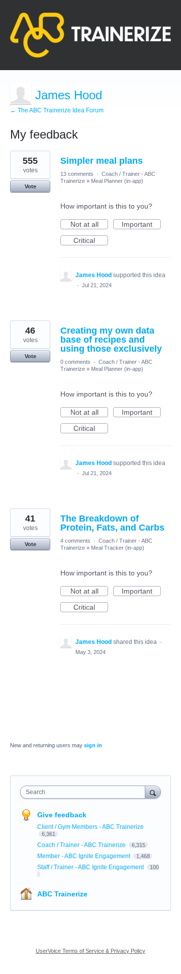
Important (141, 224)
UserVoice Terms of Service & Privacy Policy (90, 951)
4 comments (75, 541)
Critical (90, 240)
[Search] (153, 792)
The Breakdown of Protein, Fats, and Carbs (112, 523)
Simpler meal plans (101, 161)
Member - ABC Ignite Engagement (84, 856)
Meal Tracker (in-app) (117, 548)
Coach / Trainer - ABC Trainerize (82, 845)
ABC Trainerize (62, 894)
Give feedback (61, 815)
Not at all (89, 224)
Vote (30, 186)
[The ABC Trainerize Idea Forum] (90, 35)
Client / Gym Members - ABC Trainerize (90, 826)
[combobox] (85, 792)
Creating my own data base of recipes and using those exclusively (111, 340)
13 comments (77, 174)
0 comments (75, 362)
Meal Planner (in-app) (117, 181)
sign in (93, 745)
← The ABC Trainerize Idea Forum (57, 110)
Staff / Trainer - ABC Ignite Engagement (91, 867)
